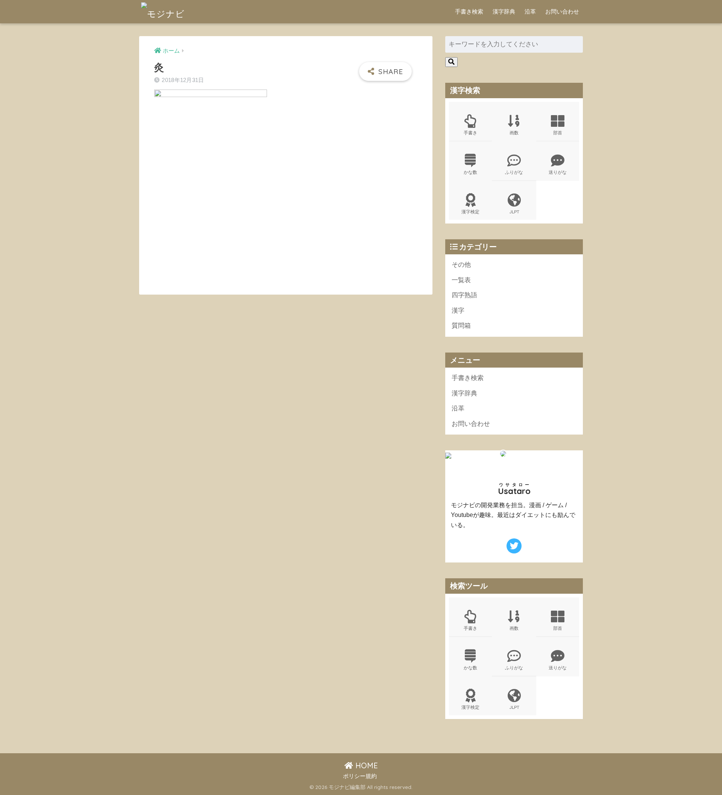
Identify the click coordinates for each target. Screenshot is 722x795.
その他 (461, 264)
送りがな (558, 172)
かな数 (470, 172)
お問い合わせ (562, 11)
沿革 (530, 11)
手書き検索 (469, 11)
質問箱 (461, 325)
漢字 (458, 310)
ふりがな (514, 172)
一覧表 (461, 280)
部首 (557, 132)
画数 (514, 132)
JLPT (514, 211)
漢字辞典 (504, 11)
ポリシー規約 (360, 776)
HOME (365, 765)
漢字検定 (470, 211)
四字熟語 (464, 295)
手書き (470, 132)
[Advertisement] (217, 225)
